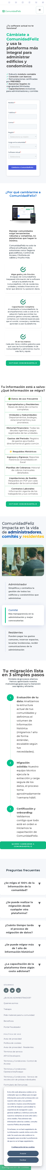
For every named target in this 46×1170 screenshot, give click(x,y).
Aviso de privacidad (12, 1039)
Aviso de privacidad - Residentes (18, 1047)
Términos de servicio (13, 1051)
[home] (11, 10)
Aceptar (23, 1153)
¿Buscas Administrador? (17, 998)
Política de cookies (12, 1043)
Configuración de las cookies (23, 1147)
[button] (40, 10)
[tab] (23, 591)
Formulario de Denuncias (15, 1085)
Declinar (23, 1160)
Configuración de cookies (15, 1167)
